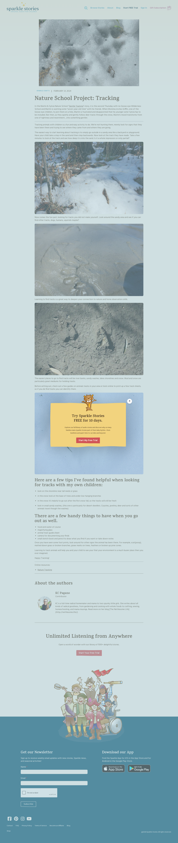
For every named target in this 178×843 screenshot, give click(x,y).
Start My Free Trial (88, 440)
